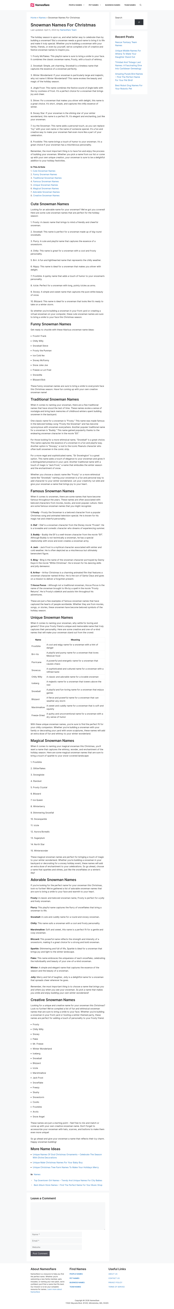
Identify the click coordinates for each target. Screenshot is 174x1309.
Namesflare (42, 5)
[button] (140, 5)
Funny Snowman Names (45, 174)
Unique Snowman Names (45, 185)
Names (42, 17)
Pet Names (93, 5)
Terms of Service (116, 1287)
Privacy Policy (115, 1282)
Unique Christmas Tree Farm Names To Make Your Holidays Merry (66, 1167)
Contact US (114, 1278)
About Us (112, 1274)
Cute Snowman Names (44, 171)
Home (34, 17)
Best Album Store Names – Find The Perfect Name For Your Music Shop (68, 1185)
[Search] (139, 22)
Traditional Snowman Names (47, 178)
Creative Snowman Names (46, 195)
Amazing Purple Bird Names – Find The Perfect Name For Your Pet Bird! (129, 77)
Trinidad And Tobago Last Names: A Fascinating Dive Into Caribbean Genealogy (128, 65)
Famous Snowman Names (46, 181)
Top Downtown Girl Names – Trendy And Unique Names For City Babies (68, 1180)
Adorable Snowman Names (46, 192)
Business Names (112, 5)
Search (118, 17)
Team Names (130, 5)
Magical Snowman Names (46, 188)
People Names (75, 5)
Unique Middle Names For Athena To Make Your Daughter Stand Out (128, 53)
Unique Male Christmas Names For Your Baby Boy (58, 1162)
